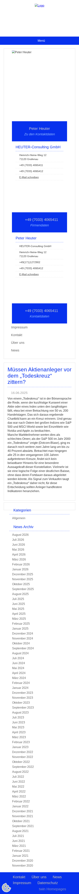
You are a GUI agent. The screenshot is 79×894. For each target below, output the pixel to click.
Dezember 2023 (22, 692)
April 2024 (19, 673)
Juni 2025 (18, 603)
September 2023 (23, 707)
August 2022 (20, 771)
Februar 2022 (21, 801)
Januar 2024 (20, 687)
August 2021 (20, 831)
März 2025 (19, 618)
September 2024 (23, 648)
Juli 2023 (18, 717)
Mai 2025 (18, 608)
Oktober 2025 (21, 584)
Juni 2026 (18, 544)
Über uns (17, 343)
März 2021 (19, 845)
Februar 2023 (21, 742)
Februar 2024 (21, 682)
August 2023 (20, 712)
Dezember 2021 (22, 811)
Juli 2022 (18, 776)
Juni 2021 (18, 840)
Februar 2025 (21, 623)
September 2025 (23, 589)
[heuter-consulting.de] (39, 5)
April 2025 (19, 613)
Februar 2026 (21, 564)
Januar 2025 (20, 628)
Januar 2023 (20, 747)
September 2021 (23, 826)
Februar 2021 (21, 850)
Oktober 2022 (21, 761)
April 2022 (19, 791)
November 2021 (22, 816)
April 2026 (19, 554)
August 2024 (20, 653)
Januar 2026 (20, 569)
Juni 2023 (18, 722)
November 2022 (22, 757)
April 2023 (19, 732)
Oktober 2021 (21, 821)
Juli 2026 (18, 539)
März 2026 (19, 559)
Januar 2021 (20, 855)
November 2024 (22, 638)
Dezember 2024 (22, 633)
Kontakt (16, 335)
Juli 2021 (18, 835)
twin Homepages (52, 889)
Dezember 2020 (22, 860)
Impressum (22, 883)
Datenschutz (47, 883)
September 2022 (23, 766)
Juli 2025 (18, 599)
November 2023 (22, 697)
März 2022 (19, 796)
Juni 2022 (18, 781)
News (15, 350)
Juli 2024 (18, 658)
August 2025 (20, 594)
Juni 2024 (18, 663)
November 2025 (22, 579)
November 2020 (22, 865)
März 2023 (19, 737)
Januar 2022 (20, 806)
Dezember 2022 (22, 752)
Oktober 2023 (21, 702)
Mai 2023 (18, 727)
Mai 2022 (18, 786)
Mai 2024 (18, 668)
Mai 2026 (18, 549)
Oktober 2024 (21, 643)
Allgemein (18, 518)
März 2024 (19, 678)
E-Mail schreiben (29, 177)
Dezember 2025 (22, 574)
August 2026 (20, 534)
